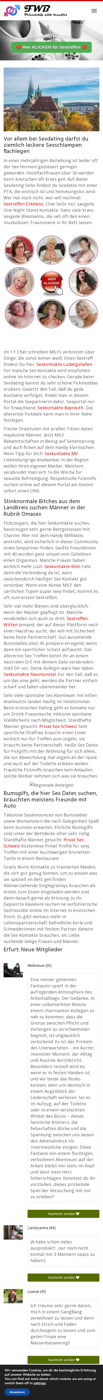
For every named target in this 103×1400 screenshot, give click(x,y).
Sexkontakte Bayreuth (60, 408)
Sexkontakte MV (61, 453)
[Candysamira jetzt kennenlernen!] (13, 1232)
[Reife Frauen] (51, 281)
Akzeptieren (17, 1392)
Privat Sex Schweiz (58, 726)
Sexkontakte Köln (62, 566)
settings (40, 1383)
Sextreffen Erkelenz (23, 204)
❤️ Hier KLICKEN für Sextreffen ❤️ (51, 47)
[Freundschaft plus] (36, 11)
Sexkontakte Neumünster (30, 674)
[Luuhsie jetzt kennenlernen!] (13, 1296)
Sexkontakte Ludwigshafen (64, 364)
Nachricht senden (62, 1213)
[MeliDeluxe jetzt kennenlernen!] (13, 970)
